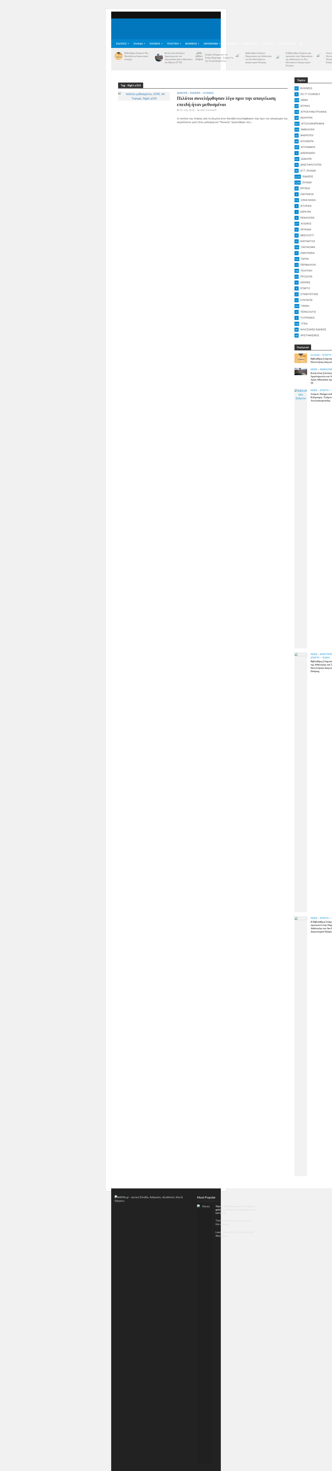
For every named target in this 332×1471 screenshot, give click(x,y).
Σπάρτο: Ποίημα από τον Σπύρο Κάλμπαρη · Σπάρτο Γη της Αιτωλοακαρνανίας (219, 57)
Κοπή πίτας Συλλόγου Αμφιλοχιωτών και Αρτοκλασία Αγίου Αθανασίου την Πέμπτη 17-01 (178, 58)
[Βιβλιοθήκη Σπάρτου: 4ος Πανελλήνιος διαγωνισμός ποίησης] (119, 56)
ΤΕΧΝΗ (326, 657)
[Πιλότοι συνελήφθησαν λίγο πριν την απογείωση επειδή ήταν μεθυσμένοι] (144, 96)
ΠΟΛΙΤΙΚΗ (173, 43)
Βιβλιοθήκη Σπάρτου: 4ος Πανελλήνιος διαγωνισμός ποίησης (136, 56)
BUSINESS (191, 43)
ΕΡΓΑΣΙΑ (268, 43)
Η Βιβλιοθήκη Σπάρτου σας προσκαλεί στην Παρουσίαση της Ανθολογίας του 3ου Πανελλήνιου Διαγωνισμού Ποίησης (299, 59)
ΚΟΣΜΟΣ (155, 43)
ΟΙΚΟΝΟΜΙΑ (211, 43)
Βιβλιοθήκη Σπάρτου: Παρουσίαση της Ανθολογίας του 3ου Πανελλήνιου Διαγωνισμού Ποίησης (258, 58)
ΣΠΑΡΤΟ (326, 355)
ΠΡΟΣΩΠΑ (231, 43)
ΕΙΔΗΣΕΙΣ (121, 43)
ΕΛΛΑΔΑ (138, 43)
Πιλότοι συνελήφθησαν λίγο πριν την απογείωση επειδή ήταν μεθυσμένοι (226, 101)
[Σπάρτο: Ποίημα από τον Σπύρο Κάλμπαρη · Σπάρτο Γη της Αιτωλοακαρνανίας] (199, 57)
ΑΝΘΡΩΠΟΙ (249, 43)
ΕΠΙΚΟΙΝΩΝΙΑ (287, 43)
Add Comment (208, 109)
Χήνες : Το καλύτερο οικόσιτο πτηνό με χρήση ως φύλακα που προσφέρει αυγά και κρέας (235, 1209)
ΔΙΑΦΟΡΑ (182, 93)
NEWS (314, 369)
